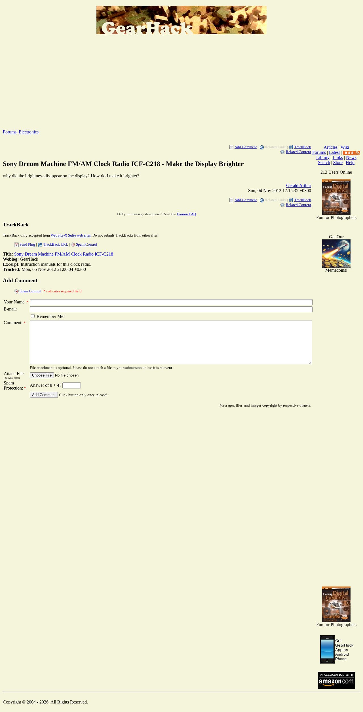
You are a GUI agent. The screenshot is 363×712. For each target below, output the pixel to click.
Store (338, 162)
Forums (9, 131)
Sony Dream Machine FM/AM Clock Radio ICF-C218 (63, 254)
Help (350, 162)
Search (324, 162)
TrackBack (302, 147)
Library (323, 157)
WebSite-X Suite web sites (71, 235)
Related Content (298, 152)
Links (338, 157)
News (351, 157)
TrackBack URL (55, 244)
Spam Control (86, 244)
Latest (334, 152)
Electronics (29, 131)
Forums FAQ (186, 214)
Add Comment (246, 147)
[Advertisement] (181, 85)
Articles (330, 147)
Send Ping (27, 244)
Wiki (345, 147)
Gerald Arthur (298, 185)
